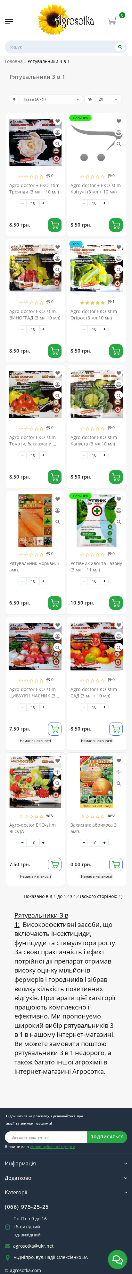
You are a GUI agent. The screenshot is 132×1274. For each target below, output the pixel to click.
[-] (23, 203)
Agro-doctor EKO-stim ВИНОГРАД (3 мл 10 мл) (34, 314)
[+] (43, 203)
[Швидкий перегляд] (57, 143)
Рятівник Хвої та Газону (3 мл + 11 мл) (96, 566)
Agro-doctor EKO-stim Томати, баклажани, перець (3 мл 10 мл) (32, 443)
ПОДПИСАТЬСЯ (107, 1137)
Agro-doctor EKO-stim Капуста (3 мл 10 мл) (93, 440)
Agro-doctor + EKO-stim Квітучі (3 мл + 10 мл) (95, 188)
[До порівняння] (58, 132)
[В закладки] (57, 121)
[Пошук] (120, 46)
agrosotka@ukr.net (33, 1246)
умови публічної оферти (52, 1146)
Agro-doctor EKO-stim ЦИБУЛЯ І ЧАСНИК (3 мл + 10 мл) (32, 695)
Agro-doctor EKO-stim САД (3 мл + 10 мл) (93, 692)
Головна (14, 61)
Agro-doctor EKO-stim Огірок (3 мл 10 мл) (93, 314)
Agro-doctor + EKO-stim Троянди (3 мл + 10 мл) (34, 188)
